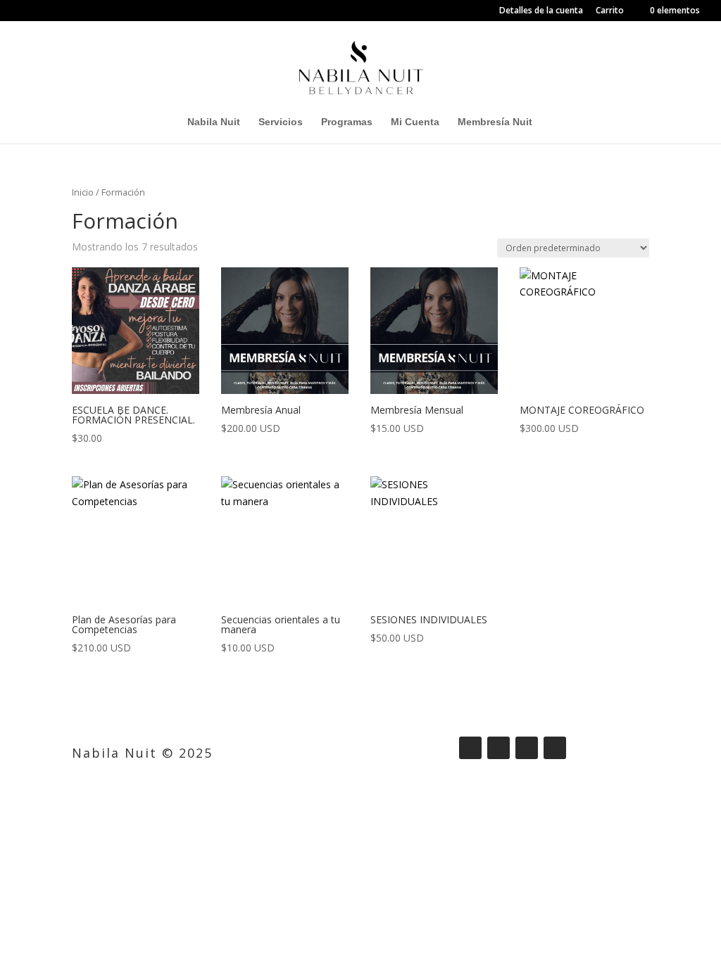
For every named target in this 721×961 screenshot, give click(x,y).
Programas (346, 122)
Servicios (280, 122)
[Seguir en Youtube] (555, 748)
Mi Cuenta (415, 122)
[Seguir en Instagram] (498, 748)
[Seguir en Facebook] (470, 748)
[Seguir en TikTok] (526, 748)
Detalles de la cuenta (541, 11)
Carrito (610, 11)
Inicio (83, 192)
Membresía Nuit (495, 122)
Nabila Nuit (213, 122)
